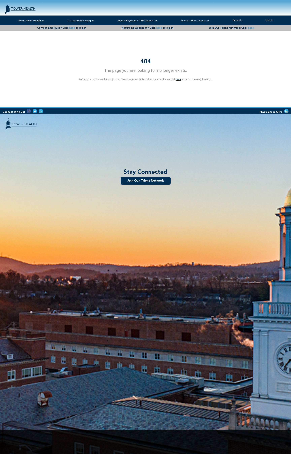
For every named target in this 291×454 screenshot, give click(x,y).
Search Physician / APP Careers (136, 20)
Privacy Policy (130, 443)
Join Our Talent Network (145, 180)
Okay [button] (227, 441)
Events (269, 20)
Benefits (237, 20)
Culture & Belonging (79, 20)
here (72, 27)
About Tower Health (29, 20)
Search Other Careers (193, 20)
